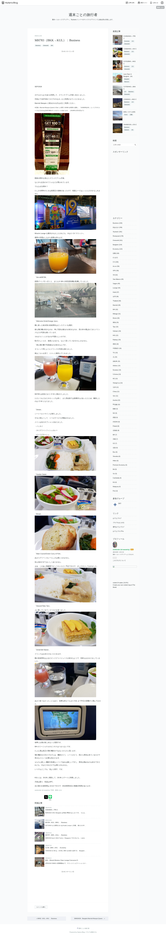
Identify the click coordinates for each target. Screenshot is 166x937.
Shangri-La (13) (117, 383)
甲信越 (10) (116, 404)
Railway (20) (117, 339)
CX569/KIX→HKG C (130, 99)
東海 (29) (116, 322)
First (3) (115, 491)
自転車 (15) (116, 361)
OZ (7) (115, 443)
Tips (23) (115, 327)
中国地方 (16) (117, 348)
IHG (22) (115, 335)
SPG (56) (116, 270)
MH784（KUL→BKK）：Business (56, 822)
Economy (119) (117, 249)
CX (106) (115, 262)
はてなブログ (117, 518)
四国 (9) (115, 417)
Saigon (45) (116, 283)
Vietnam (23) (117, 331)
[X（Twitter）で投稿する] (46, 797)
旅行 (119, 503)
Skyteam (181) (117, 231)
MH (52, 45)
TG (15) (115, 352)
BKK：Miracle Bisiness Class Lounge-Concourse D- (61, 860)
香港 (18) (116, 344)
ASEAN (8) (116, 422)
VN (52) (115, 275)
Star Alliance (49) (118, 279)
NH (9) (115, 413)
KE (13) (115, 378)
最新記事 (116, 31)
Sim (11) (115, 396)
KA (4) (115, 482)
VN (132, 130)
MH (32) (115, 309)
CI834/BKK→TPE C (51, 810)
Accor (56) (116, 266)
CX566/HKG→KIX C (130, 49)
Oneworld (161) (117, 240)
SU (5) (115, 473)
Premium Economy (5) (120, 465)
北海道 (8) (116, 430)
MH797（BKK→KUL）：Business (56, 835)
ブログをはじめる (118, 522)
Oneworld (45, 45)
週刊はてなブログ (118, 527)
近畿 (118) (116, 253)
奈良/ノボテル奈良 (129, 112)
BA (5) (115, 469)
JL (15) (115, 357)
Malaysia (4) (117, 486)
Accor (125, 114)
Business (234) (117, 223)
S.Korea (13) (117, 374)
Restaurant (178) (118, 236)
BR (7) (115, 435)
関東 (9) (115, 409)
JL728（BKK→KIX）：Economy (55, 847)
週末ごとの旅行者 (83, 15)
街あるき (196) (117, 227)
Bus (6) (115, 452)
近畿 (131, 114)
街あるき (126, 81)
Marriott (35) (116, 305)
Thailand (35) (117, 301)
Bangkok (126, 79)
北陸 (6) (115, 447)
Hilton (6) (115, 460)
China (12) (116, 391)
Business (38, 45)
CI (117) (115, 257)
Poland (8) (116, 426)
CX (133, 41)
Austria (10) (116, 400)
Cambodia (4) (117, 478)
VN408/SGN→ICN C (130, 124)
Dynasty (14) (117, 370)
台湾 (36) (116, 296)
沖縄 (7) (115, 439)
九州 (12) (116, 387)
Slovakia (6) (116, 456)
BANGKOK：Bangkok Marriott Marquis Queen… (89, 918)
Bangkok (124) (117, 244)
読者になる (160, 7)
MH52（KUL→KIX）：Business (46, 918)
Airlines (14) (116, 365)
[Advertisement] (68, 66)
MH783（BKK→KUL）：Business (57, 40)
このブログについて (119, 560)
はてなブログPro (118, 531)
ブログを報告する (91, 932)
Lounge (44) (116, 288)
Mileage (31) (117, 314)
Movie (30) (116, 318)
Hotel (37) (116, 292)
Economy (126, 41)
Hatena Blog (81, 932)
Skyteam (126, 130)
